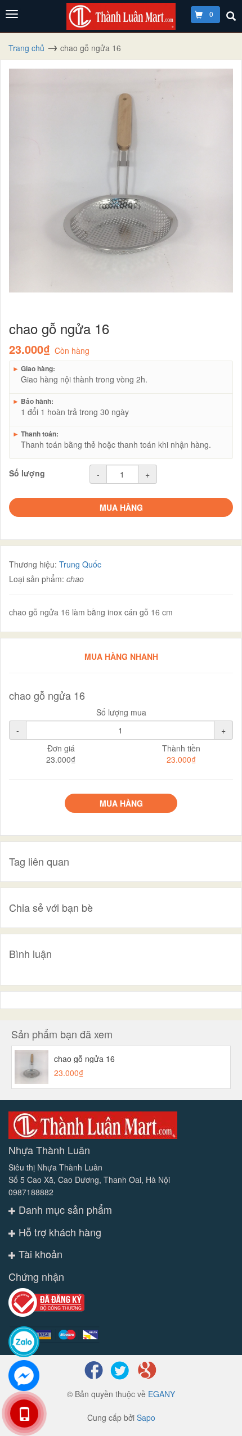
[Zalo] (23, 1341)
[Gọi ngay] (24, 1413)
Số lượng (27, 473)
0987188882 (30, 1192)
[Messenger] (23, 1375)
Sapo (146, 1417)
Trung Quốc (80, 564)
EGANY (161, 1393)
